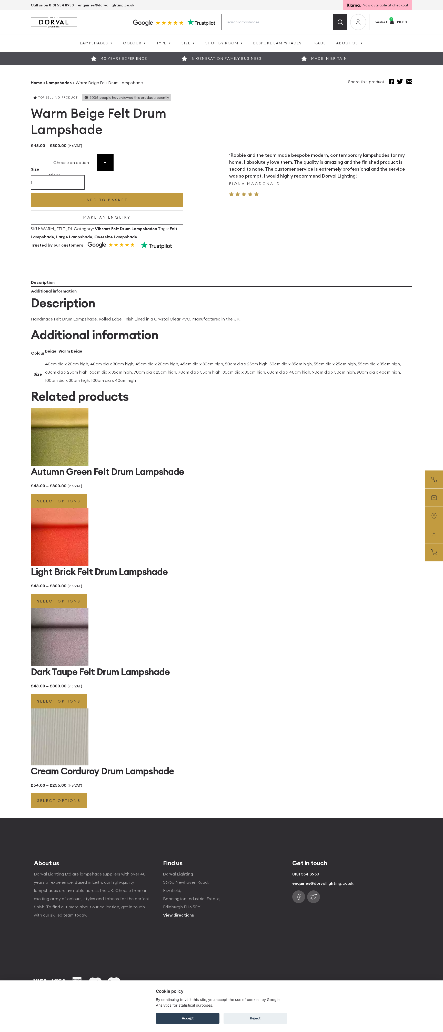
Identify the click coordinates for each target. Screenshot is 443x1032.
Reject (255, 1018)
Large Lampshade (74, 236)
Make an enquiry (107, 217)
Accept (188, 1018)
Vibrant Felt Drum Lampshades (126, 228)
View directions (178, 915)
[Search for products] (340, 22)
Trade (319, 43)
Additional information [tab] (54, 291)
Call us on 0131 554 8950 (52, 5)
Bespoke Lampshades (277, 43)
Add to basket (107, 200)
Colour (132, 43)
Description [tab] (43, 282)
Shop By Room (221, 43)
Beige (50, 351)
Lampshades (94, 43)
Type (161, 43)
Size (186, 43)
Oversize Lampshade (115, 236)
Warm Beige (70, 351)
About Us (347, 43)
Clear (54, 175)
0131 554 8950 (305, 874)
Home (36, 82)
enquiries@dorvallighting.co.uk (106, 5)
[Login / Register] (358, 22)
